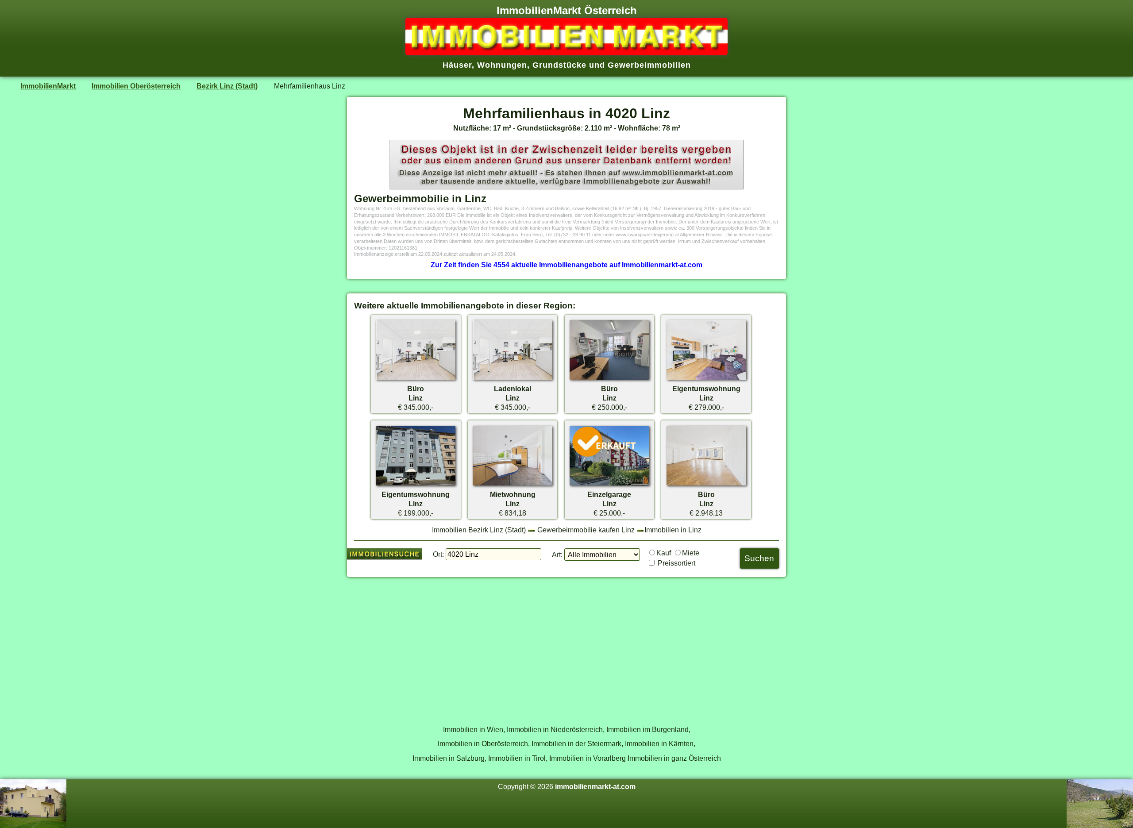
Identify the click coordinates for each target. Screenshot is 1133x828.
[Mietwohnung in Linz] (512, 485)
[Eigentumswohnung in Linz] (706, 379)
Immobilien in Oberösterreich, (484, 743)
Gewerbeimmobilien (649, 65)
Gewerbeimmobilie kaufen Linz (586, 530)
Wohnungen (502, 65)
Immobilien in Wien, (474, 729)
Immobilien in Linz (672, 530)
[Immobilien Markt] (566, 53)
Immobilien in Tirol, (517, 758)
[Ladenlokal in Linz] (512, 379)
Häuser (457, 65)
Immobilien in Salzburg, (449, 758)
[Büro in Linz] (415, 379)
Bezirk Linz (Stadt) (227, 86)
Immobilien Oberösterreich (136, 86)
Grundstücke (559, 65)
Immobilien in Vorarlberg (587, 758)
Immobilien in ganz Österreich (674, 758)
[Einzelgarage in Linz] (609, 485)
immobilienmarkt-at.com (595, 786)
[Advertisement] (566, 646)
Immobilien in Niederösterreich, (556, 729)
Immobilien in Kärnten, (660, 743)
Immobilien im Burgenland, (648, 729)
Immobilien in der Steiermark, (577, 743)
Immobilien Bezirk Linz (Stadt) (479, 530)
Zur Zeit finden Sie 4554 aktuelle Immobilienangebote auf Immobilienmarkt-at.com (566, 265)
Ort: (438, 554)
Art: (557, 554)
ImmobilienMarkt (48, 86)
